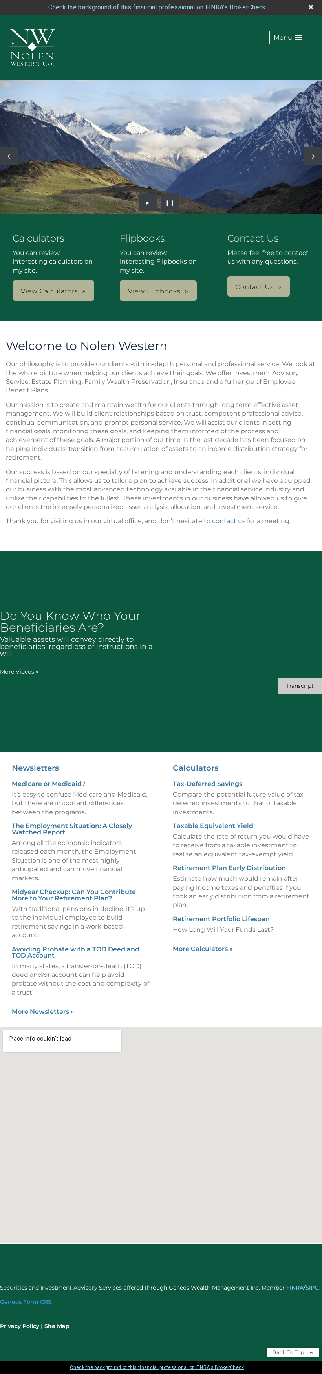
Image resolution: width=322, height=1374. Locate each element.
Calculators (195, 768)
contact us (228, 521)
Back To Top (289, 1352)
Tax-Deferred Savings (207, 784)
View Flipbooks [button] (154, 291)
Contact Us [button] (255, 287)
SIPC (312, 1287)
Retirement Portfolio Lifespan (221, 919)
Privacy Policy (19, 1326)
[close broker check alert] (311, 7)
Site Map (57, 1326)
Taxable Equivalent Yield (213, 826)
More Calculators (203, 949)
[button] (287, 37)
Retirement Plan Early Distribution (229, 868)
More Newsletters (43, 1011)
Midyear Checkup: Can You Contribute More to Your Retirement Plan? (74, 895)
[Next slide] (313, 156)
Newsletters (35, 768)
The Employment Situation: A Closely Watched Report (72, 829)
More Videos (19, 671)
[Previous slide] (9, 156)
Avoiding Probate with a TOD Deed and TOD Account (75, 952)
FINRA (295, 1287)
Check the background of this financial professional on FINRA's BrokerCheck (156, 7)
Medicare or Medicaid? (48, 784)
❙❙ (170, 202)
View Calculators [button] (49, 291)
